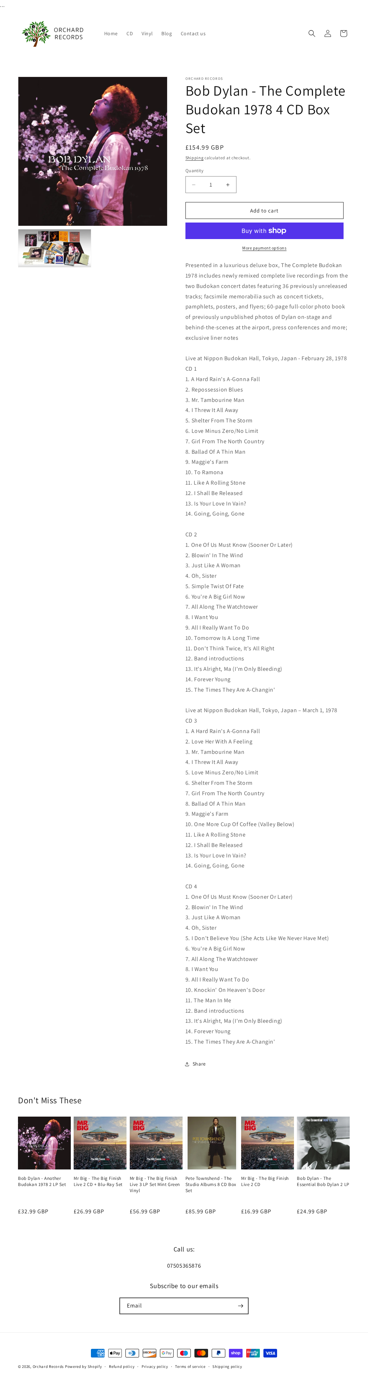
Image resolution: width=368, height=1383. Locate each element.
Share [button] (199, 1064)
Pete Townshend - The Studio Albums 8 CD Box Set (210, 1185)
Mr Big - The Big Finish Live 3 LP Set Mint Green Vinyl (155, 1185)
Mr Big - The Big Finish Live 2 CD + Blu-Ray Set (98, 1181)
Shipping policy (227, 1366)
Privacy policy (155, 1366)
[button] (312, 33)
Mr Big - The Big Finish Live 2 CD (265, 1181)
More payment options (264, 248)
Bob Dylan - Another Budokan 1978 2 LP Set (42, 1181)
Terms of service (190, 1366)
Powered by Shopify (83, 1366)
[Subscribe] (240, 1305)
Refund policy (121, 1366)
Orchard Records (48, 1366)
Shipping (194, 157)
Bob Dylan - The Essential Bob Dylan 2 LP (323, 1181)
